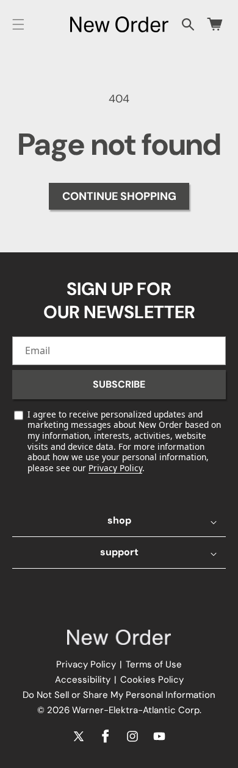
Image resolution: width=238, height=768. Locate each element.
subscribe (119, 384)
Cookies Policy (152, 680)
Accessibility (82, 680)
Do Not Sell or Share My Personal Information (119, 695)
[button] (18, 24)
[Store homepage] (119, 637)
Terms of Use (154, 664)
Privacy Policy (115, 468)
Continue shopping (119, 196)
